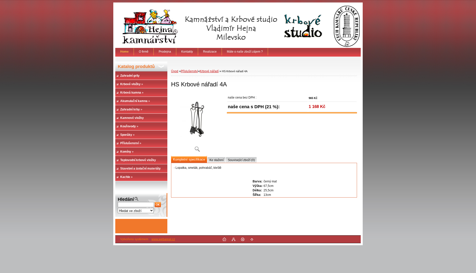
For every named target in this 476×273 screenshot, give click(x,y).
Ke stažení (216, 160)
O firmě (144, 51)
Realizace (210, 51)
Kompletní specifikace (189, 159)
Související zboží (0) (241, 160)
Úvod (174, 71)
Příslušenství (189, 71)
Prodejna (165, 51)
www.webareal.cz (163, 239)
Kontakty (187, 51)
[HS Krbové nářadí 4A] (197, 124)
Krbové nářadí (209, 71)
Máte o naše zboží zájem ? (245, 51)
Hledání (126, 199)
